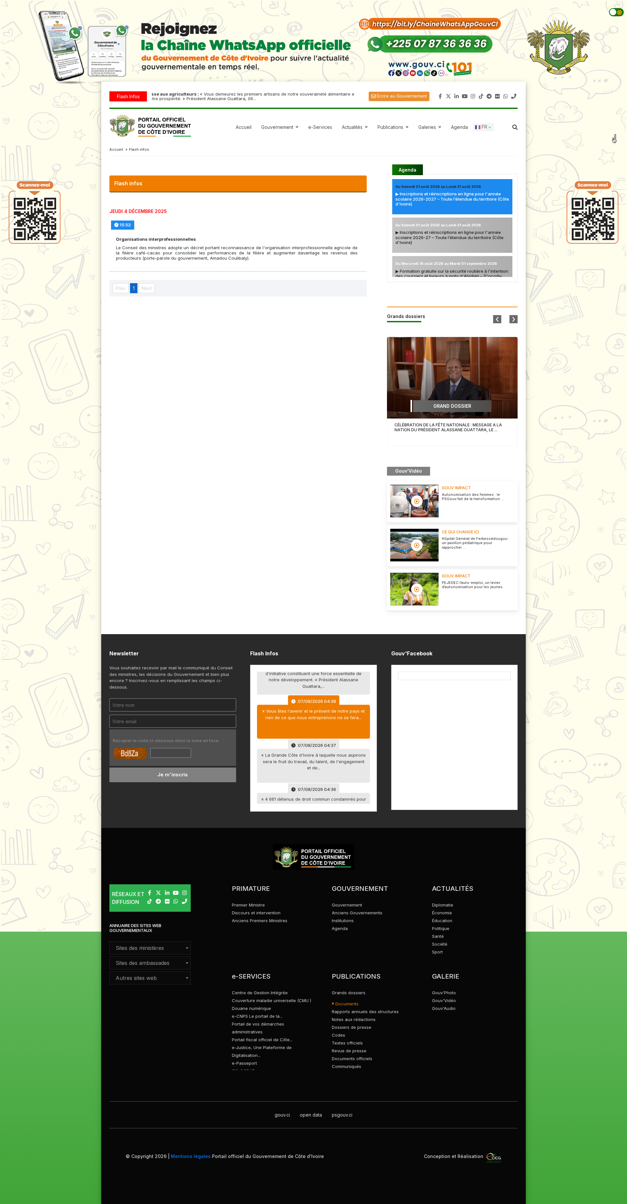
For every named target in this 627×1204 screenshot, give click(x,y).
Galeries (430, 127)
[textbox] (150, 948)
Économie (442, 912)
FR (483, 127)
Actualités (355, 127)
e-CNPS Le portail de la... (257, 1016)
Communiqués (346, 1066)
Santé (438, 936)
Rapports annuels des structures (365, 1011)
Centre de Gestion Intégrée (260, 992)
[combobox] (150, 947)
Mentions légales (191, 1156)
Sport (437, 951)
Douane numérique (251, 1008)
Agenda (459, 127)
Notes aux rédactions (354, 1019)
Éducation (442, 920)
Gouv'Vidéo (444, 1000)
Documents (346, 1003)
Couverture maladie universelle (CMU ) (271, 1000)
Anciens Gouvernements (357, 912)
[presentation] (497, 319)
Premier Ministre (248, 904)
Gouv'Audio (444, 1008)
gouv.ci (282, 1115)
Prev (121, 288)
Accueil (243, 127)
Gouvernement (347, 904)
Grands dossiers (348, 992)
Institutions (343, 920)
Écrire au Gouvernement (402, 96)
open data (311, 1115)
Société (439, 944)
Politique (440, 928)
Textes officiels (347, 1042)
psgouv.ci (342, 1115)
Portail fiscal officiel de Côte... (262, 1039)
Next (147, 288)
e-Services (320, 127)
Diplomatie (442, 904)
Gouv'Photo (444, 992)
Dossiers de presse (351, 1027)
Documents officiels (352, 1058)
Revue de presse (349, 1050)
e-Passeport (244, 1063)
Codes (338, 1035)
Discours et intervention (256, 912)
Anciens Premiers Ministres (259, 920)
